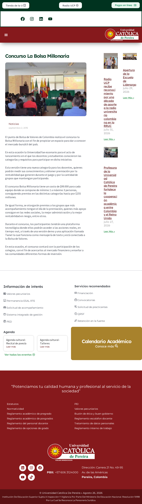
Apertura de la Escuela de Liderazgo (129, 77)
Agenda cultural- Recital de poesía (16, 341)
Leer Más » (109, 139)
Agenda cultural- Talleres (50, 341)
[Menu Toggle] (6, 35)
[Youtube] (22, 477)
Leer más (11, 346)
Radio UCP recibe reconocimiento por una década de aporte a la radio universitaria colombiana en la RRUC (110, 102)
